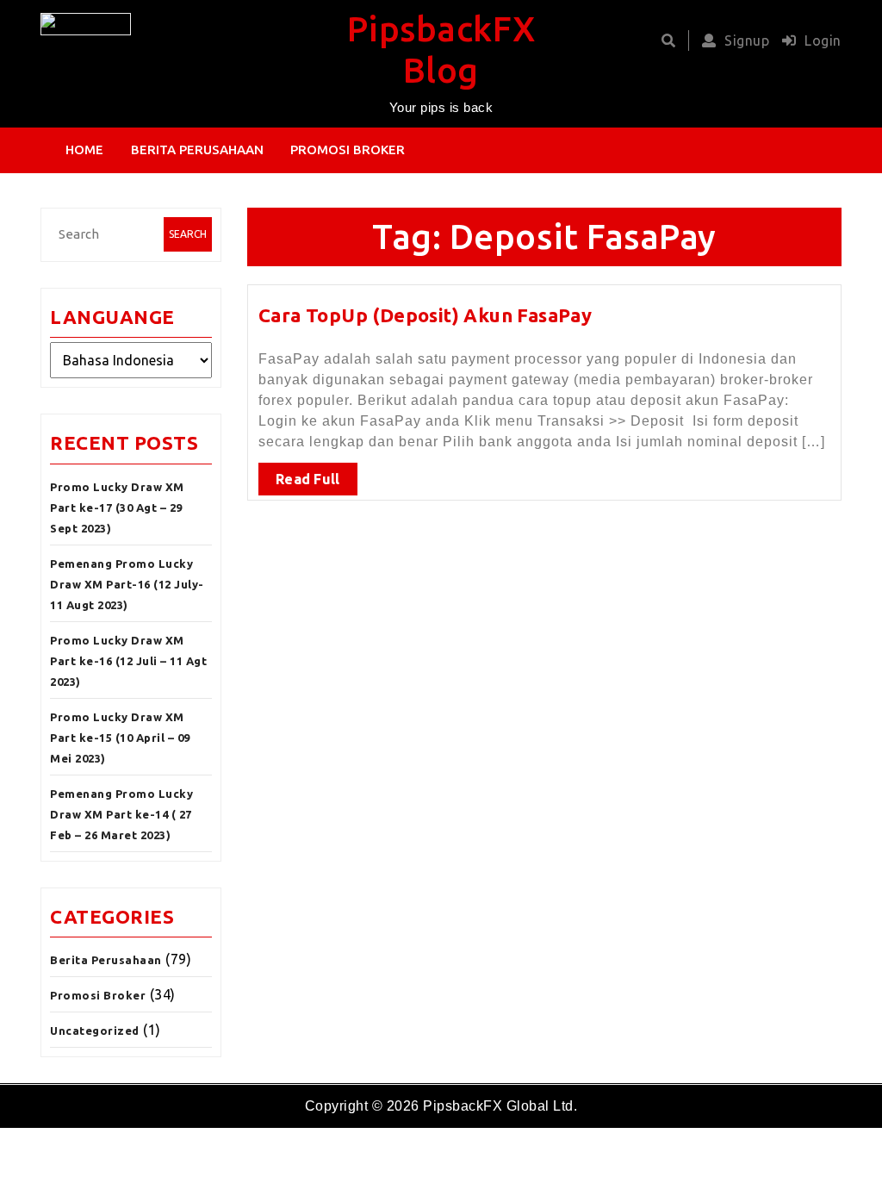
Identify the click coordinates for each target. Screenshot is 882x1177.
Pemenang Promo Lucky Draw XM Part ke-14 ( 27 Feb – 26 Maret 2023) (121, 814)
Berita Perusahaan (197, 149)
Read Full (308, 479)
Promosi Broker (347, 149)
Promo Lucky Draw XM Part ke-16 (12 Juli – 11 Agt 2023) (128, 661)
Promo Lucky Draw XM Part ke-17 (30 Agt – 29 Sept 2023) (117, 507)
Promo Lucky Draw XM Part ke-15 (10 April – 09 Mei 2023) (120, 737)
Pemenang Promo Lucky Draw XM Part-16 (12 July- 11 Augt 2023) (127, 584)
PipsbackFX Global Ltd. (500, 1106)
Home (84, 149)
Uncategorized (95, 1030)
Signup (746, 40)
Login (823, 40)
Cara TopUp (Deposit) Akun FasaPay (425, 315)
